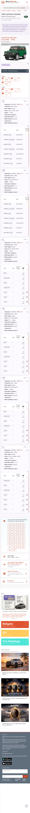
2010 (19, 531)
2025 (14, 524)
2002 (19, 537)
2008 (10, 534)
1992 (10, 544)
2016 (10, 529)
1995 (14, 542)
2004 (10, 537)
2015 (14, 529)
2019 (23, 526)
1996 (10, 542)
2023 (23, 524)
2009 (23, 531)
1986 (19, 547)
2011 (14, 531)
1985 (23, 547)
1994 (19, 542)
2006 (19, 534)
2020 (19, 526)
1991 (14, 544)
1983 (14, 550)
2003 (14, 537)
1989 (23, 544)
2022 (10, 526)
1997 (23, 539)
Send (25, 776)
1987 (14, 547)
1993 (23, 542)
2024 (19, 524)
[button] (15, 7)
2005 (23, 534)
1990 (19, 544)
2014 (19, 529)
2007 (14, 534)
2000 (10, 539)
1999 (14, 539)
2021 (14, 526)
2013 (23, 529)
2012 (10, 531)
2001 (23, 537)
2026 (10, 524)
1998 (19, 539)
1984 (10, 550)
